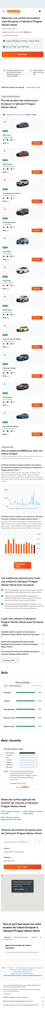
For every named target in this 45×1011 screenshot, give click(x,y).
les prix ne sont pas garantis (11, 991)
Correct (9, 760)
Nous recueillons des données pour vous (18, 1001)
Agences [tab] (7, 937)
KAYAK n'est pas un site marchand (15, 997)
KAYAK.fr (3, 968)
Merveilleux (10, 753)
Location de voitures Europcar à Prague (21, 973)
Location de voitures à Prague (21, 971)
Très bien (9, 755)
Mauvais (9, 767)
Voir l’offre (37, 143)
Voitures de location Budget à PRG (32, 812)
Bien (7, 758)
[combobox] (10, 29)
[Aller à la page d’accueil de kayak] (13, 11)
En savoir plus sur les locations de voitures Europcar (22, 952)
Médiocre (9, 765)
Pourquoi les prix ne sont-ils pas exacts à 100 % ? (21, 1005)
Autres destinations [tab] (21, 937)
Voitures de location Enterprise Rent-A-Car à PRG (11, 818)
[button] (3, 11)
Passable (9, 762)
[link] (22, 565)
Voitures (11, 968)
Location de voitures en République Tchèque (28, 968)
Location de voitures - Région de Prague (21, 969)
